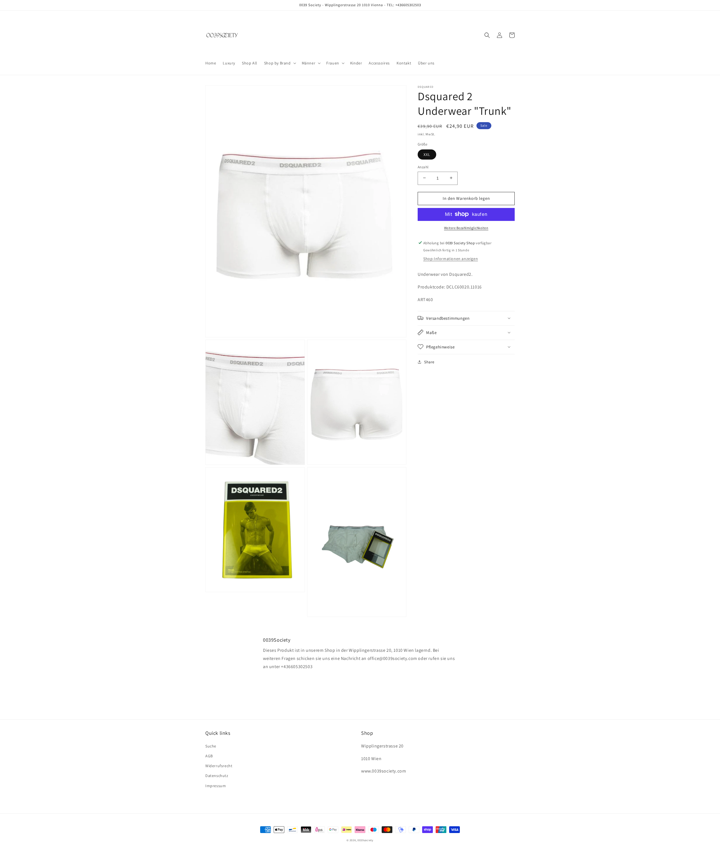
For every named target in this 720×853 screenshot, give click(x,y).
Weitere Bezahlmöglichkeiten (466, 227)
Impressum (215, 785)
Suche (210, 746)
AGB (209, 755)
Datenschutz (216, 775)
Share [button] (429, 361)
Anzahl (423, 166)
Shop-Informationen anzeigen (450, 258)
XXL (427, 154)
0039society (365, 840)
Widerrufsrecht (218, 765)
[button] (279, 63)
